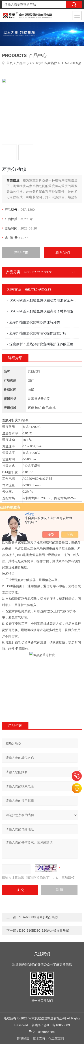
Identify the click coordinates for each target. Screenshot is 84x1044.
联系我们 (63, 253)
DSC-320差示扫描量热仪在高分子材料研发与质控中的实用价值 (44, 311)
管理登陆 (23, 1038)
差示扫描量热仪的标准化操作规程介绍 (38, 333)
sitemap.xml (46, 1031)
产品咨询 (21, 253)
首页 (9, 63)
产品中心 (22, 63)
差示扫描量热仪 (46, 63)
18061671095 (77, 776)
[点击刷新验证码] (46, 868)
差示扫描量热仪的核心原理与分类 (34, 322)
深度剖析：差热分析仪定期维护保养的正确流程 (44, 344)
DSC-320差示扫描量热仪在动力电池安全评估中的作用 (44, 300)
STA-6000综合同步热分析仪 (38, 917)
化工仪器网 (56, 1038)
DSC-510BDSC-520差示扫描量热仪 (44, 930)
